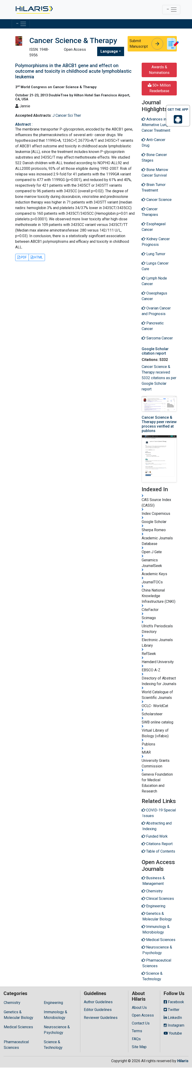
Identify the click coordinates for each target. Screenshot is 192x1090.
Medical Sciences (18, 1027)
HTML (38, 257)
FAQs (136, 1039)
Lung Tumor (155, 254)
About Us (139, 1007)
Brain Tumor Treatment (154, 187)
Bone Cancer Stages (154, 158)
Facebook (175, 1002)
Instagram (175, 1025)
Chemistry (12, 1002)
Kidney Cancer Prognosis (156, 242)
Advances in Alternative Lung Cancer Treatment (156, 125)
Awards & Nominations (159, 70)
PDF (23, 257)
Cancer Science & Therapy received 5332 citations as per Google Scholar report (159, 377)
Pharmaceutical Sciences (16, 1045)
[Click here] (34, 9)
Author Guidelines (98, 1002)
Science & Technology (53, 1045)
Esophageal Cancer (154, 227)
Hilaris (182, 1061)
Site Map (139, 1047)
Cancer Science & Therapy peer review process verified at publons (159, 424)
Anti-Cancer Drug (153, 143)
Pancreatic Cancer (153, 326)
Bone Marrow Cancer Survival (155, 172)
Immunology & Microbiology (55, 1015)
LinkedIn (174, 1017)
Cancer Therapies (150, 212)
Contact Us (141, 1023)
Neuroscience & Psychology (57, 1030)
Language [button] (109, 51)
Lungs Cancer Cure (155, 266)
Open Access (143, 1015)
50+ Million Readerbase (160, 88)
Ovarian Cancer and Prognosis (156, 311)
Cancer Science (158, 199)
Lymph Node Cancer (154, 281)
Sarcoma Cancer (159, 338)
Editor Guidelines (98, 1009)
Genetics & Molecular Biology (18, 1015)
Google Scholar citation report (155, 351)
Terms (137, 1031)
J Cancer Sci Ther (66, 115)
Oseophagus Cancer (154, 296)
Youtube (175, 1033)
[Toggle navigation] (171, 9)
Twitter (173, 1009)
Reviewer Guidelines (101, 1017)
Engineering (53, 1002)
